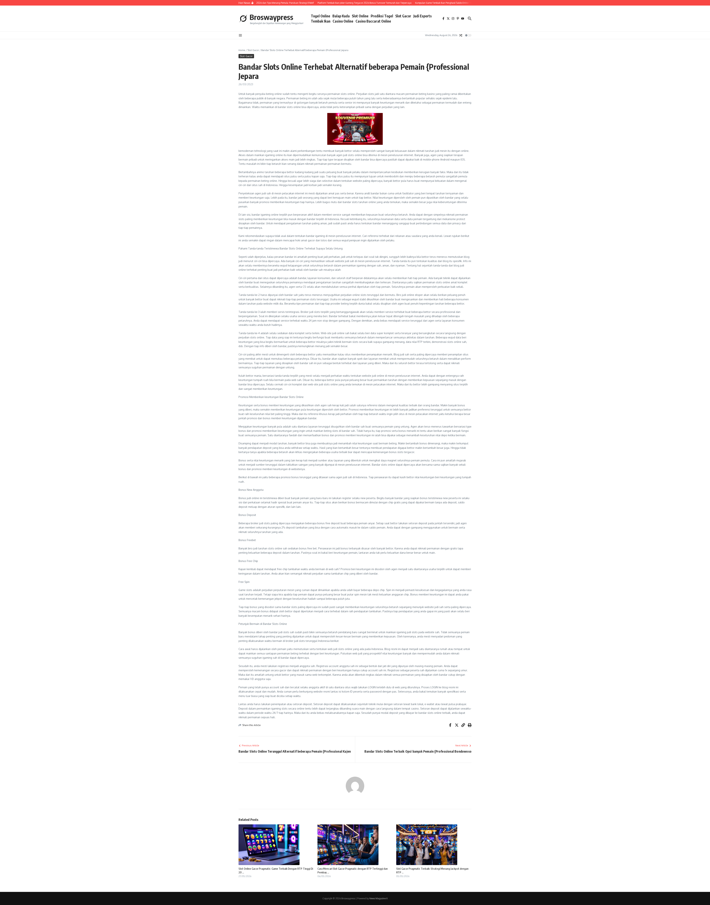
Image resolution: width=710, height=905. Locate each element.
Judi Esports (422, 16)
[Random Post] (460, 35)
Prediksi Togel (382, 16)
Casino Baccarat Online (373, 21)
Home (242, 50)
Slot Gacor (403, 16)
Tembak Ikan (320, 21)
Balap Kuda (341, 16)
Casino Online (343, 21)
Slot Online (360, 16)
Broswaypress (271, 17)
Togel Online (320, 16)
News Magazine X (378, 898)
